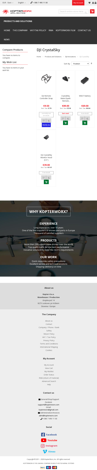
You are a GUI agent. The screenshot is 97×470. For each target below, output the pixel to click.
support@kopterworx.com (48, 404)
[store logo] (17, 12)
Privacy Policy (48, 340)
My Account (78, 3)
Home (39, 57)
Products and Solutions (53, 57)
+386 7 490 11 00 (40, 2)
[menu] (48, 30)
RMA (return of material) (49, 378)
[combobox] (73, 11)
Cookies (49, 350)
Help (49, 384)
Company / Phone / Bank (49, 327)
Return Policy (49, 334)
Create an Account (95, 2)
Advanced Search (49, 381)
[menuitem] (18, 21)
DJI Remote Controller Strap (46, 97)
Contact (49, 324)
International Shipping (49, 347)
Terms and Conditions (49, 343)
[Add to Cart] (65, 123)
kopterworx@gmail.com (48, 410)
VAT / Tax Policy (49, 337)
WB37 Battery (85, 96)
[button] (8, 2)
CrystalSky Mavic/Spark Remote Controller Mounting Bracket (65, 98)
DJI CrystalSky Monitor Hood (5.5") (46, 157)
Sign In (93, 2)
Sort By (67, 63)
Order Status (49, 374)
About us (49, 321)
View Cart (49, 368)
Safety (49, 330)
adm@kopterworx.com (48, 415)
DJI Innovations (70, 57)
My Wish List (89, 2)
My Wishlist (49, 371)
